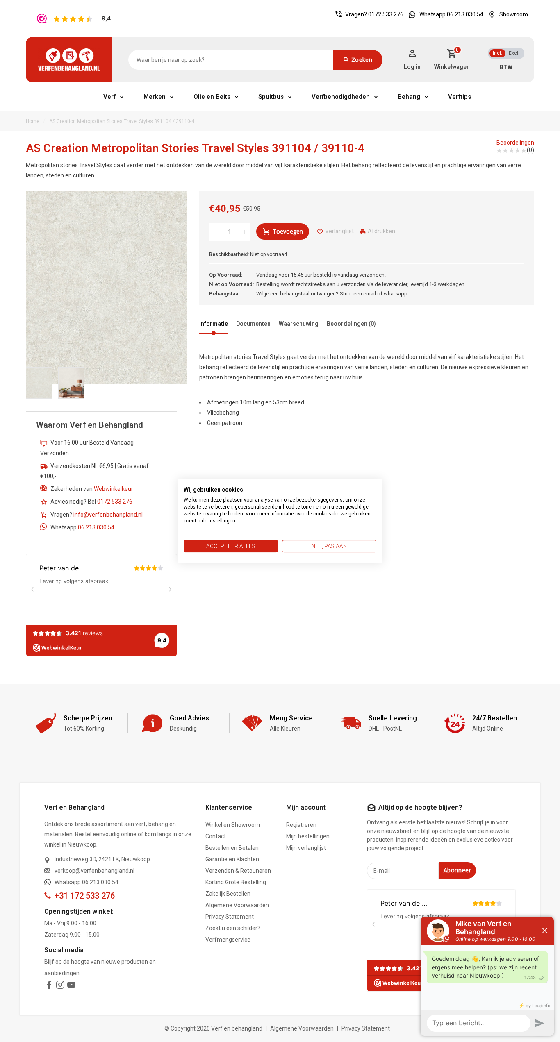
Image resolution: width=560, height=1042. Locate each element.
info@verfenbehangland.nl (108, 514)
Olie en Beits (211, 96)
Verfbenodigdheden (341, 96)
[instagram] (60, 986)
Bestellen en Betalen (232, 847)
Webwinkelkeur (113, 489)
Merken (154, 96)
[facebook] (49, 986)
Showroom (513, 14)
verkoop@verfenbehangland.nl (94, 870)
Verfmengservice (227, 939)
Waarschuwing (299, 323)
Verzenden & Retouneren (238, 870)
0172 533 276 (385, 14)
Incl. (497, 53)
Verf (109, 96)
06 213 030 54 (96, 527)
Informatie (213, 323)
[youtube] (71, 986)
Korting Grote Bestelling (235, 882)
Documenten (253, 323)
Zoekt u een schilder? (232, 928)
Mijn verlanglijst (306, 847)
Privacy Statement (229, 916)
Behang (409, 96)
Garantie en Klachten (232, 859)
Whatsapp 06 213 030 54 (451, 14)
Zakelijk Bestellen (227, 893)
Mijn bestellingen (308, 836)
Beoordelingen (515, 142)
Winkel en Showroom (232, 825)
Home (32, 121)
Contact (215, 836)
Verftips (459, 96)
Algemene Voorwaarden (237, 905)
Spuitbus (271, 96)
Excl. (514, 53)
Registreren (301, 825)
